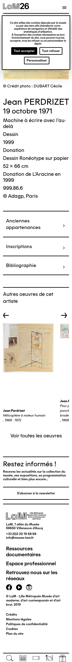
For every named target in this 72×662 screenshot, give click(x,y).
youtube (19, 587)
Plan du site (14, 634)
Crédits (11, 614)
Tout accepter (24, 51)
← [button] (6, 315)
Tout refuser (51, 51)
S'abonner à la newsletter (36, 493)
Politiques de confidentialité (27, 624)
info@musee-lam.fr (20, 538)
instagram (29, 587)
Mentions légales (18, 619)
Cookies (12, 629)
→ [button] (64, 315)
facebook (9, 587)
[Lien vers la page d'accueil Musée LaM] (16, 7)
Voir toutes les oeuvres (36, 436)
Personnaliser (37, 60)
